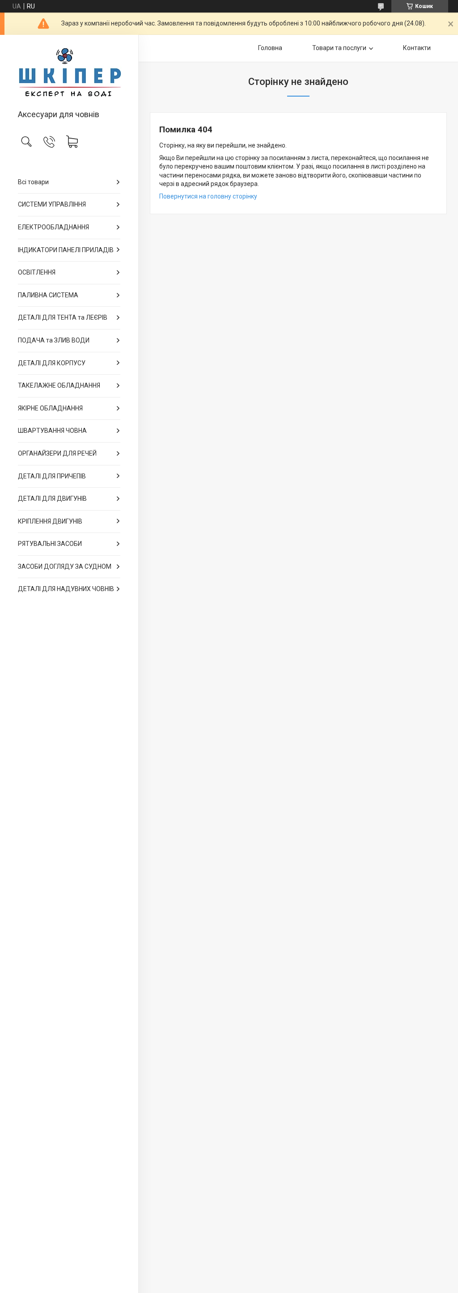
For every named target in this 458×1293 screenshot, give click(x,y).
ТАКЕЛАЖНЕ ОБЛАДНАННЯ (59, 385)
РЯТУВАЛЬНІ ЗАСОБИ (50, 543)
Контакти (417, 47)
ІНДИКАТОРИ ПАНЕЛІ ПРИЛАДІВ (66, 250)
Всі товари (33, 182)
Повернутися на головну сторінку (208, 196)
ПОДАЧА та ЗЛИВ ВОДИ (53, 340)
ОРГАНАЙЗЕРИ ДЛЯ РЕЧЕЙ (57, 453)
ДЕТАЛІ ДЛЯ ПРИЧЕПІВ (52, 476)
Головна (270, 47)
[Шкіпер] (69, 72)
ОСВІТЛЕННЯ (36, 272)
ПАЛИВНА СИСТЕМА (48, 295)
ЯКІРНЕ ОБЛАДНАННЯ (50, 408)
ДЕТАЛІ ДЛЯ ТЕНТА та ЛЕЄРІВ (62, 317)
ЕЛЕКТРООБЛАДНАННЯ (53, 227)
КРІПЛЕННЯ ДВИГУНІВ (50, 521)
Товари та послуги (339, 47)
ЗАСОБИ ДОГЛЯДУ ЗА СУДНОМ (64, 566)
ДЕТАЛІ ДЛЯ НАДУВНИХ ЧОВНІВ (66, 588)
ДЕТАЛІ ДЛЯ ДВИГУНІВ (52, 498)
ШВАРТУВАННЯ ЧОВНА (52, 430)
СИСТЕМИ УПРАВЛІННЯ (52, 204)
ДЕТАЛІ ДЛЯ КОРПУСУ (51, 363)
